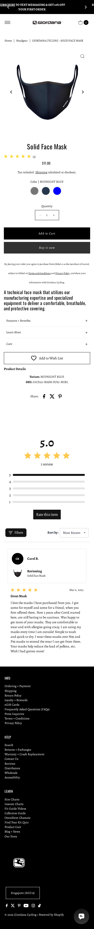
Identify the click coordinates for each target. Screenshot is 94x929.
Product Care (13, 827)
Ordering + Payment (18, 686)
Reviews (10, 764)
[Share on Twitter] (52, 396)
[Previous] (8, 7)
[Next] (85, 7)
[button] (47, 321)
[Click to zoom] (82, 56)
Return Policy (13, 695)
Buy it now (47, 248)
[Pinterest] (19, 906)
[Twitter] (13, 906)
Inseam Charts (14, 804)
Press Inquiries (14, 714)
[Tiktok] (39, 906)
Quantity (47, 206)
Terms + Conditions (17, 718)
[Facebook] (7, 906)
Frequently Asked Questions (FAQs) (27, 709)
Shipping (41, 172)
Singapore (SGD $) (23, 893)
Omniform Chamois (17, 818)
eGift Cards (12, 705)
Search (9, 745)
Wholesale (11, 773)
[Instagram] (33, 906)
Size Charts (12, 799)
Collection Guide (15, 813)
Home (8, 41)
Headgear (22, 41)
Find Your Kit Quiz (17, 822)
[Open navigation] (7, 22)
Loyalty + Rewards (16, 700)
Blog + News (12, 831)
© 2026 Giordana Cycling (20, 915)
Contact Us (11, 759)
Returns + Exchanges (18, 750)
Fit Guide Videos (15, 808)
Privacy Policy (13, 723)
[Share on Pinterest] (60, 396)
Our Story (11, 836)
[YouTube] (26, 906)
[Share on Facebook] (44, 396)
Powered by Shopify (51, 915)
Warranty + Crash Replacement (24, 754)
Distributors (12, 768)
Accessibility (12, 777)
